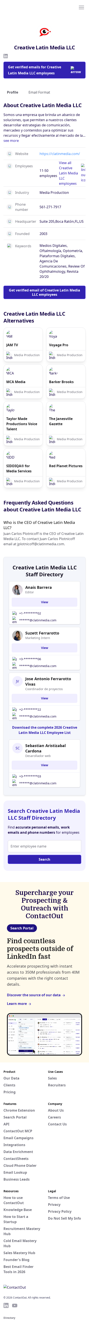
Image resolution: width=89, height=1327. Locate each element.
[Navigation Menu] (81, 7)
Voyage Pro (58, 345)
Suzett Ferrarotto (42, 633)
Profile (12, 92)
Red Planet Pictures (66, 466)
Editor (29, 592)
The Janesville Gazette (61, 421)
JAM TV (12, 345)
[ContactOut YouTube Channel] (14, 1305)
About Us (56, 1110)
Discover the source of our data (34, 995)
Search (44, 859)
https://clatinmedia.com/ (60, 153)
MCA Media (15, 381)
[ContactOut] (24, 7)
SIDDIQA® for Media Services (19, 468)
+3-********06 (30, 659)
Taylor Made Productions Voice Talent (21, 423)
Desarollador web (38, 756)
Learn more (17, 1003)
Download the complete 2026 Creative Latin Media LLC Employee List (44, 730)
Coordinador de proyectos (44, 689)
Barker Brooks (61, 381)
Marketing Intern (37, 638)
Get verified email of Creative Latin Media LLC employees (44, 292)
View (44, 602)
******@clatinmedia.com (37, 620)
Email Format (39, 92)
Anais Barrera (38, 587)
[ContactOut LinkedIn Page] (6, 1305)
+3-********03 (30, 776)
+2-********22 (30, 709)
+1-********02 (30, 613)
